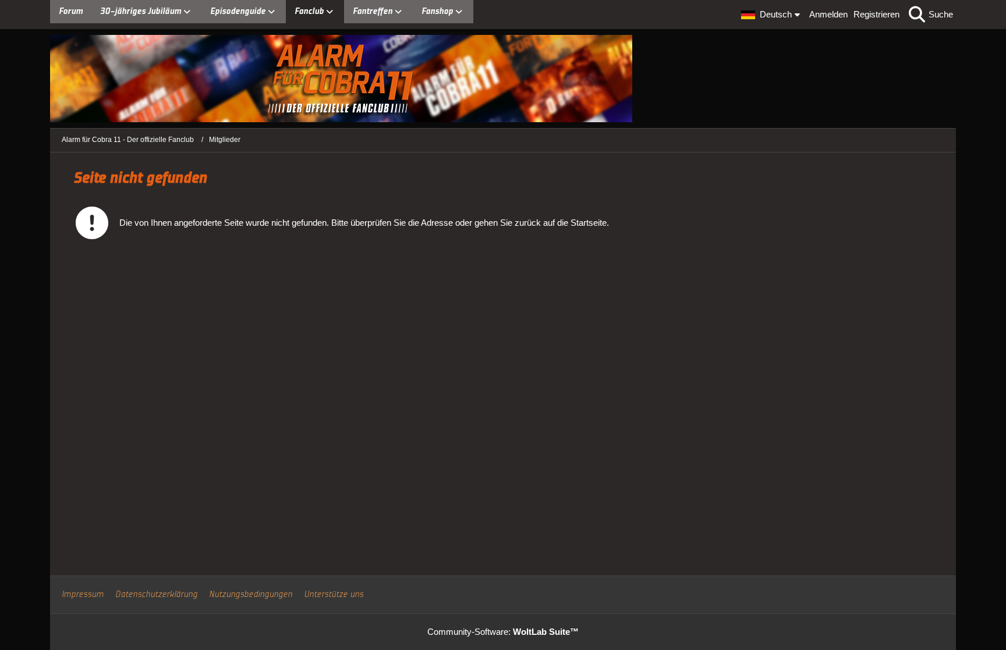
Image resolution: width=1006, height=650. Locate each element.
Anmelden (828, 14)
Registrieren (876, 14)
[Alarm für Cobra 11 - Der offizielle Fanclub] (502, 78)
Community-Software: (503, 632)
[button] (772, 14)
